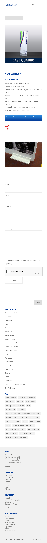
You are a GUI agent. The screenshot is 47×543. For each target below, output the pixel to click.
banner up (31, 398)
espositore (21, 409)
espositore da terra (13, 413)
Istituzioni (8, 502)
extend (8, 417)
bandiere (22, 398)
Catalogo (8, 479)
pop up (32, 421)
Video (7, 485)
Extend (7, 373)
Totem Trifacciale (11, 343)
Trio (6, 324)
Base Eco (8, 331)
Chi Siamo (8, 475)
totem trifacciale (11, 433)
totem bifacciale (33, 429)
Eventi (7, 521)
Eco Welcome (10, 388)
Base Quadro (10, 335)
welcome (23, 437)
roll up (8, 425)
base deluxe (10, 402)
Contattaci (8, 487)
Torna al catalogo (14, 18)
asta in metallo (11, 398)
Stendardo (9, 362)
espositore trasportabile (31, 413)
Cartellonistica (10, 525)
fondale (21, 417)
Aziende (8, 498)
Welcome (8, 320)
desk (28, 406)
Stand (7, 517)
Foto (6, 483)
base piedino (30, 402)
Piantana (8, 358)
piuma (25, 421)
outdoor (9, 421)
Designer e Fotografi (12, 504)
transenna (9, 437)
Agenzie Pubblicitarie (12, 500)
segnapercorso (18, 425)
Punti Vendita (9, 523)
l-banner (36, 417)
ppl (38, 421)
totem (23, 429)
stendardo (30, 425)
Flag (6, 354)
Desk (7, 377)
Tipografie (8, 506)
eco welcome (10, 409)
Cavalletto (8, 380)
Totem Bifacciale (11, 350)
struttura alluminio (12, 429)
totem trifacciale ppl (27, 433)
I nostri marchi (10, 477)
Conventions (9, 519)
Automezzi (8, 529)
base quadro (10, 406)
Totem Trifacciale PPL (13, 346)
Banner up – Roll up (12, 313)
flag (14, 417)
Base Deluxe (9, 328)
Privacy (7, 489)
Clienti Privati (9, 508)
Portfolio (8, 481)
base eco (20, 402)
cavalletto (20, 406)
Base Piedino (10, 339)
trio (16, 437)
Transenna (9, 369)
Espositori (8, 527)
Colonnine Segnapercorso (15, 384)
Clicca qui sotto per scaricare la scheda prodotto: (21, 118)
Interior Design (10, 531)
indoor (28, 417)
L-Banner (8, 316)
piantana (17, 421)
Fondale (8, 365)
